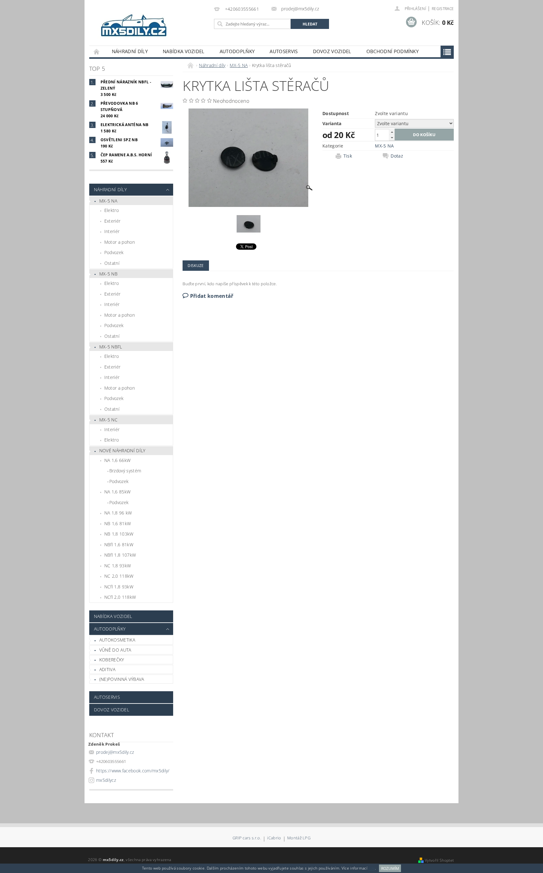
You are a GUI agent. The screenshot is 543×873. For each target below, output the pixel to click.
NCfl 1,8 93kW (118, 587)
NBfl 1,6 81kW (118, 545)
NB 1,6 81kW (117, 523)
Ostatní (111, 263)
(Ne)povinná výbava (121, 679)
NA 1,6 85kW (117, 492)
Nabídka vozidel (184, 51)
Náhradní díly (130, 51)
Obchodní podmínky (392, 51)
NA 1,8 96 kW (118, 513)
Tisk (347, 156)
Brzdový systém (125, 471)
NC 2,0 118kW (119, 576)
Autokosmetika (117, 640)
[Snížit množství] (392, 138)
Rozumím (390, 868)
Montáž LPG (298, 838)
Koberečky (111, 660)
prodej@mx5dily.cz (115, 752)
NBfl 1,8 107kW (120, 555)
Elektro (111, 210)
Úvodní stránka (96, 51)
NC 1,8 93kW (117, 566)
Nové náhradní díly (122, 450)
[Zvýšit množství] (392, 132)
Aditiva (107, 669)
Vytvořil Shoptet (439, 860)
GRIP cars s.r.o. (247, 838)
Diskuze (196, 265)
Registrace (443, 8)
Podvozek (114, 252)
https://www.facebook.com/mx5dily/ (133, 771)
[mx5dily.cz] (134, 26)
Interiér (112, 231)
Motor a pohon (119, 242)
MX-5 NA (108, 201)
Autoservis (284, 51)
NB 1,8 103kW (119, 534)
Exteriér (112, 221)
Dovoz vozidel (332, 51)
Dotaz (397, 156)
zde (371, 868)
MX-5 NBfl (110, 347)
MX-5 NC (108, 420)
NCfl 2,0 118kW (120, 597)
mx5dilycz (106, 780)
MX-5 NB (108, 274)
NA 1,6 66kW (117, 460)
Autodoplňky (237, 51)
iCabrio (274, 838)
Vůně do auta (115, 650)
